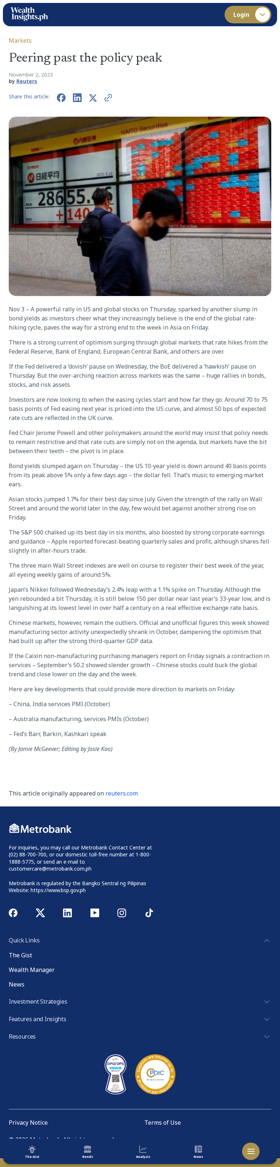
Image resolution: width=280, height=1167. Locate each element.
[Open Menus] (251, 1151)
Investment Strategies (38, 1001)
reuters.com (121, 793)
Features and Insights (37, 1019)
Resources (22, 1036)
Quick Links (24, 940)
